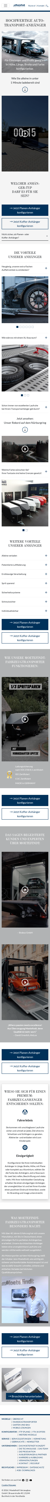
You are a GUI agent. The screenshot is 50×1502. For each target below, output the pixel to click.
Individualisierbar (10, 610)
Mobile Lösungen (22, 1428)
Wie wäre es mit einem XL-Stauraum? (19, 337)
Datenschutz (37, 1467)
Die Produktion (27, 1451)
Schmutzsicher (9, 601)
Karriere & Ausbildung (31, 1457)
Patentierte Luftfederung (14, 564)
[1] (17, 327)
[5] (30, 327)
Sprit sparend (8, 583)
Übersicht (18, 1419)
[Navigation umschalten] (5, 5)
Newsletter (33, 1441)
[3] (23, 327)
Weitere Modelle (28, 1434)
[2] (20, 327)
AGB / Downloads (26, 1470)
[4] (27, 327)
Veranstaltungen (28, 1460)
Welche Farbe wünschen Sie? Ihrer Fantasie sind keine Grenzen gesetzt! (22, 471)
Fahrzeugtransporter (25, 1422)
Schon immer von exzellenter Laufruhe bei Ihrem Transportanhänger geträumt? (21, 407)
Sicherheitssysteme (11, 592)
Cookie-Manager (9, 1485)
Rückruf (31, 5)
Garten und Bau (21, 1425)
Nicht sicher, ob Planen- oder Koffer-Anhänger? (15, 236)
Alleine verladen (9, 555)
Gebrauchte (18, 1441)
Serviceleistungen (21, 1439)
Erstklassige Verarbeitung (14, 574)
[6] (33, 327)
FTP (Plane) (24, 1432)
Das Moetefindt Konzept (32, 1446)
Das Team (43, 1448)
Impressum (22, 1467)
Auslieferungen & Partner (33, 1454)
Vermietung (39, 1439)
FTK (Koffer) (38, 1432)
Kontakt (40, 5)
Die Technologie (27, 1448)
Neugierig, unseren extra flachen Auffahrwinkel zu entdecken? (17, 268)
